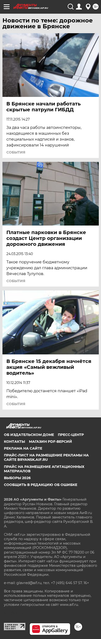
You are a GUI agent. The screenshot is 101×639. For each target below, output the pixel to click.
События (15, 152)
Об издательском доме (29, 435)
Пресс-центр (71, 435)
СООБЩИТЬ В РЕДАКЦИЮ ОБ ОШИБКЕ (40, 485)
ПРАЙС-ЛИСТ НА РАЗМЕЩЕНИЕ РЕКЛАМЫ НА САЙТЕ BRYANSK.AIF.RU (46, 457)
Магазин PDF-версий (50, 441)
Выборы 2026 (17, 478)
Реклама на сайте (23, 448)
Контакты (14, 441)
